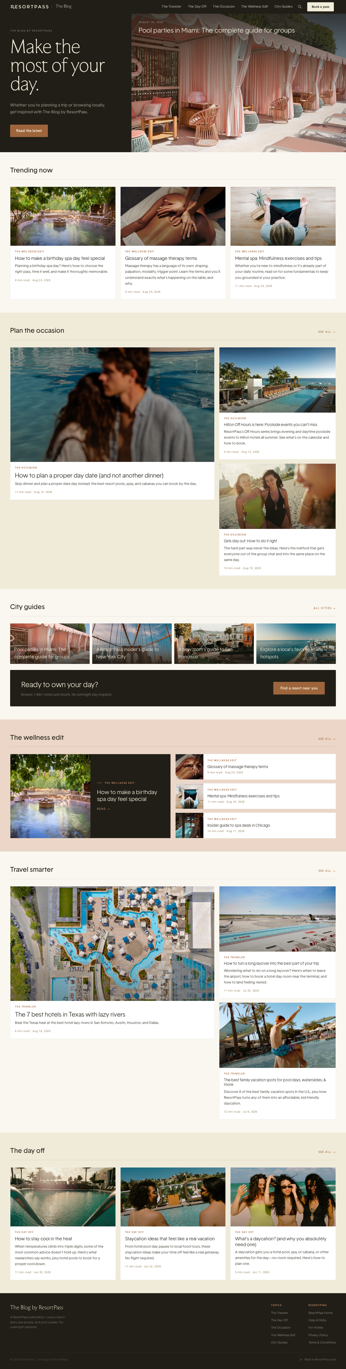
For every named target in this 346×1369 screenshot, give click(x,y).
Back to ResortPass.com (318, 1359)
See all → (327, 331)
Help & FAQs (317, 1320)
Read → (103, 808)
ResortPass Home (321, 1312)
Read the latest (29, 130)
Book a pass (320, 7)
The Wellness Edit (254, 6)
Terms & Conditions (322, 1342)
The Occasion (224, 6)
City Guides (283, 6)
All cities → (325, 608)
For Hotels (316, 1327)
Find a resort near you (299, 688)
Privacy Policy (318, 1335)
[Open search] (300, 7)
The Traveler (171, 6)
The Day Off (197, 6)
